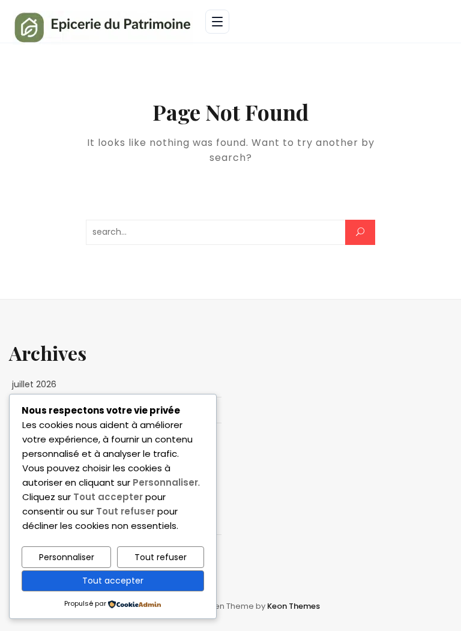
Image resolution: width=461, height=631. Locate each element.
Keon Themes (293, 606)
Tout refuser (160, 557)
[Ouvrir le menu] (217, 22)
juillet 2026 (34, 384)
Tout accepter (112, 581)
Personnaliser (66, 557)
